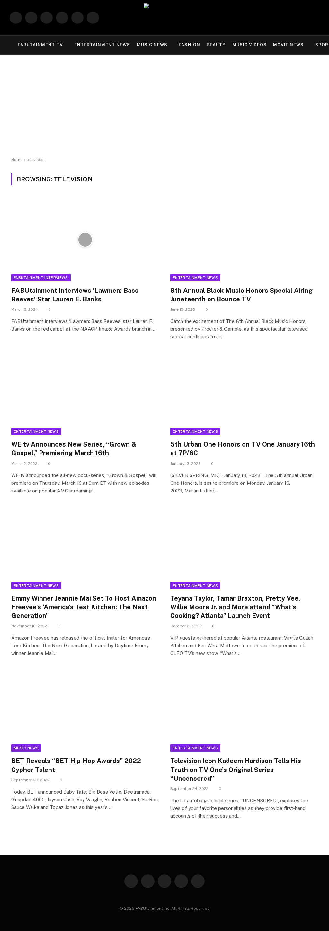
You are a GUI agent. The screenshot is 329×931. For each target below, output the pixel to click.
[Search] (316, 18)
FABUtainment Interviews (41, 278)
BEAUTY (216, 44)
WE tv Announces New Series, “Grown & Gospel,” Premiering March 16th (74, 448)
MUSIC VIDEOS (249, 44)
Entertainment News (195, 278)
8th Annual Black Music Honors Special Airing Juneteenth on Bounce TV (241, 295)
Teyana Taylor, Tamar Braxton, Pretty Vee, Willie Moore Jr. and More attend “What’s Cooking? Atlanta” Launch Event (235, 607)
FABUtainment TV (40, 44)
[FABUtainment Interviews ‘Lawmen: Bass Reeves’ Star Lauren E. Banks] (85, 239)
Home (16, 159)
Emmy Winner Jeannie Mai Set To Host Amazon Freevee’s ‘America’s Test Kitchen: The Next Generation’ (83, 607)
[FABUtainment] (164, 17)
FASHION (189, 44)
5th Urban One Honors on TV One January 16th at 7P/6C (242, 448)
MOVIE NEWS (288, 44)
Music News (26, 748)
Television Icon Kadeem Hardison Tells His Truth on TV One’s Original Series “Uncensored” (235, 769)
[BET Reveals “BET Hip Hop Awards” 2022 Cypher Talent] (85, 710)
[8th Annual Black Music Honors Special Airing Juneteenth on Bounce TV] (244, 239)
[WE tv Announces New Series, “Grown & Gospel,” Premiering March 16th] (85, 393)
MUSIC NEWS (152, 44)
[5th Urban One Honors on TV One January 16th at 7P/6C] (244, 393)
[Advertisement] (164, 106)
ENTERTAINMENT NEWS (102, 44)
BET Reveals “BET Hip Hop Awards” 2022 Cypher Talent (76, 765)
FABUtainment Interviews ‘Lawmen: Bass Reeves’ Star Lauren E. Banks (74, 295)
